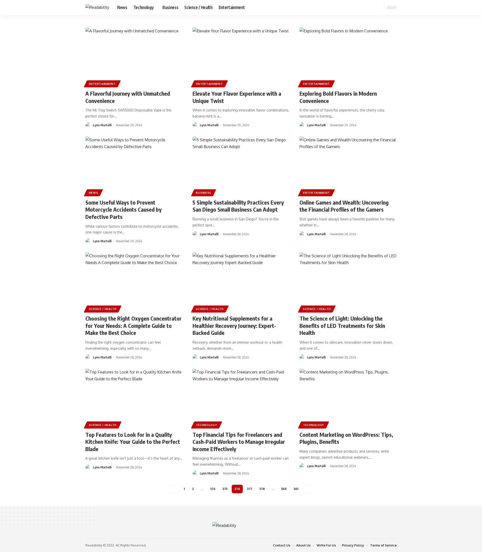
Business (203, 193)
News (93, 193)
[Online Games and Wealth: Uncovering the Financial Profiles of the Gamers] (348, 166)
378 (262, 489)
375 (224, 489)
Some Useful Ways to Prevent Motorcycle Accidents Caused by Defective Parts (123, 209)
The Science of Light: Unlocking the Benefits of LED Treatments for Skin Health (342, 325)
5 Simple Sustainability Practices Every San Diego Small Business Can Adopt (238, 206)
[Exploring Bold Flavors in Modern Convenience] (348, 57)
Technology (206, 425)
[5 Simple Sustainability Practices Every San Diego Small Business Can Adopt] (241, 166)
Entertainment (102, 84)
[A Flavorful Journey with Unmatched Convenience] (134, 57)
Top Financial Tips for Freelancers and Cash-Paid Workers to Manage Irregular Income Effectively (239, 441)
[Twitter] (361, 7)
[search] (379, 7)
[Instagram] (372, 7)
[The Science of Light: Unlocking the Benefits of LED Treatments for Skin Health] (348, 282)
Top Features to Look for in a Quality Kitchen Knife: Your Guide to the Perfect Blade (132, 441)
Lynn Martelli (102, 125)
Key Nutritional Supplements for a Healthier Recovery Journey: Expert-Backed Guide (234, 325)
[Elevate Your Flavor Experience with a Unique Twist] (241, 57)
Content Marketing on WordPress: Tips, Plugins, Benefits (346, 438)
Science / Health (102, 309)
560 (284, 489)
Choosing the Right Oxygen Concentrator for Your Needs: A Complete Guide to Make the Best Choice (133, 325)
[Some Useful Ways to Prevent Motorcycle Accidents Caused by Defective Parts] (134, 166)
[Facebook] (355, 7)
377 (249, 489)
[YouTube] (366, 7)
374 (212, 489)
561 (296, 489)
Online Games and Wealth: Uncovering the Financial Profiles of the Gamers (344, 206)
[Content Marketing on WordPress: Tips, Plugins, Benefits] (348, 398)
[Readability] (97, 7)
